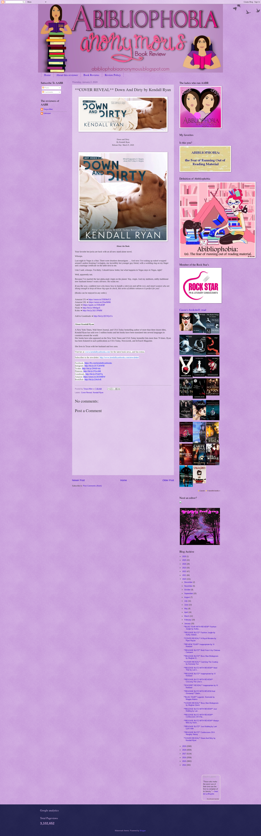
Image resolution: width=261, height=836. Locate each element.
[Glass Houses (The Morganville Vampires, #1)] (199, 443)
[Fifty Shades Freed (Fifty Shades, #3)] (199, 355)
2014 (184, 765)
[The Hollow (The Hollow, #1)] (199, 419)
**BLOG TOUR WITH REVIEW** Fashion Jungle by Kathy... (200, 628)
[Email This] (108, 389)
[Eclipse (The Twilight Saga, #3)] (212, 354)
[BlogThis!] (111, 389)
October (187, 590)
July (186, 601)
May (186, 609)
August (187, 597)
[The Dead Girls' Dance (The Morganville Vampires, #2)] (186, 486)
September (188, 593)
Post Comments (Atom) (92, 486)
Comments (48, 92)
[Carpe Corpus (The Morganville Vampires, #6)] (199, 465)
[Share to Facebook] (116, 389)
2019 (184, 746)
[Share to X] (114, 389)
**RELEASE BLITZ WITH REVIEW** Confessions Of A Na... (198, 716)
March (187, 616)
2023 (184, 568)
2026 (184, 556)
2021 (184, 575)
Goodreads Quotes (213, 799)
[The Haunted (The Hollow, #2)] (212, 420)
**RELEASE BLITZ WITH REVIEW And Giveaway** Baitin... (199, 692)
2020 (184, 579)
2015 (184, 761)
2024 (184, 564)
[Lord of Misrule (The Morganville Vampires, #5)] (212, 465)
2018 (184, 750)
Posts (46, 88)
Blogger (143, 831)
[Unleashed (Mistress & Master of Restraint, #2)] (199, 483)
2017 (184, 754)
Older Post (168, 480)
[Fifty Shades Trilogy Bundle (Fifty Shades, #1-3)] (212, 333)
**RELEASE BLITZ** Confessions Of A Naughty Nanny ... (199, 733)
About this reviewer (67, 75)
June (186, 605)
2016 (184, 757)
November (188, 586)
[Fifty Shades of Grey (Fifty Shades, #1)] (199, 332)
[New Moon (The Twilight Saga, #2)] (212, 376)
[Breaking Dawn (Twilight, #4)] (199, 376)
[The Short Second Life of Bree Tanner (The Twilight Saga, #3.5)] (199, 398)
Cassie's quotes (209, 776)
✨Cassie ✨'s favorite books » (209, 491)
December (188, 582)
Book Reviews (91, 75)
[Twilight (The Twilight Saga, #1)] (186, 377)
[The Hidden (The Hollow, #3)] (186, 441)
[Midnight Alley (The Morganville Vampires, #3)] (186, 464)
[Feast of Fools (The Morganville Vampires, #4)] (212, 443)
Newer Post (78, 480)
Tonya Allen (48, 109)
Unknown (47, 113)
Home (47, 75)
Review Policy (113, 75)
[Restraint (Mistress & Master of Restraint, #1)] (186, 330)
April (186, 612)
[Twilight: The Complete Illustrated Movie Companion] (186, 395)
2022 (184, 571)
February (188, 620)
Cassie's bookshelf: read (192, 310)
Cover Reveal (86, 393)
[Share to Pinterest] (119, 389)
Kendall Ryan (98, 393)
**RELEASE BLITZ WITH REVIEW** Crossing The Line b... (198, 680)
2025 (184, 560)
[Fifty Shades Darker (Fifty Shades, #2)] (186, 354)
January (187, 624)
